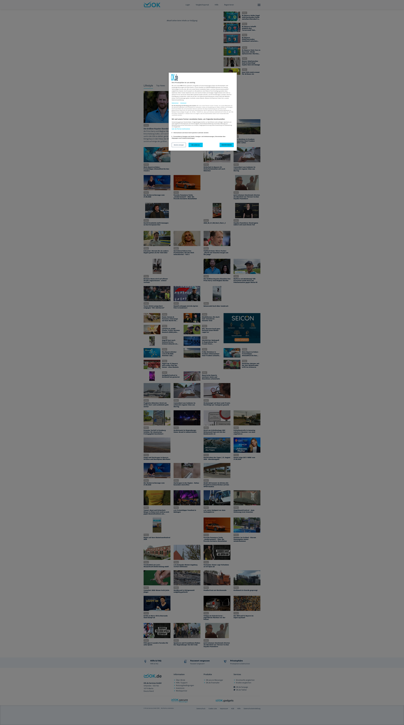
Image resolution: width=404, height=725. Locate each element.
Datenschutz (175, 103)
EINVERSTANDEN (227, 145)
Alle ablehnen (195, 145)
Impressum (183, 103)
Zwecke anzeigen (179, 145)
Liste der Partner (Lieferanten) (181, 129)
